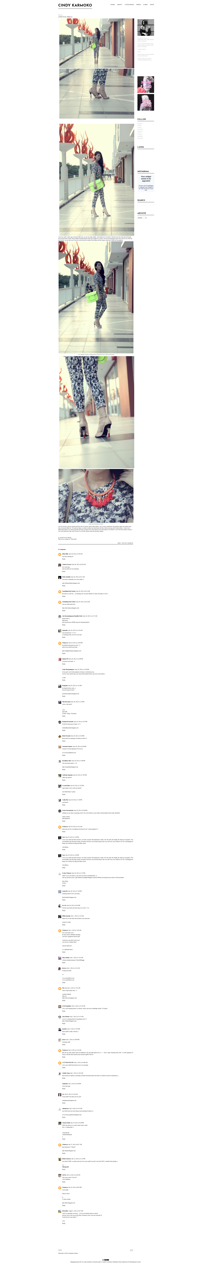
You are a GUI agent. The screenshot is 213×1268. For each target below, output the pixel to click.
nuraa (64, 1039)
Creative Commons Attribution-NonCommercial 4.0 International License (121, 1262)
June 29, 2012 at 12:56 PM (82, 669)
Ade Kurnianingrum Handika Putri (72, 616)
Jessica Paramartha (67, 810)
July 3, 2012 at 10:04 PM (72, 1039)
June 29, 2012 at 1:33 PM (77, 701)
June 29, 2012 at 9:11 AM (78, 577)
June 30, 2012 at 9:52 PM (73, 905)
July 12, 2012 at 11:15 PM (78, 1158)
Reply (63, 559)
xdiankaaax (65, 1108)
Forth (60, 1250)
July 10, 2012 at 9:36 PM (77, 1122)
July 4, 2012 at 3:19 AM (74, 1050)
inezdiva (64, 1029)
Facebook (130, 543)
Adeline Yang (66, 1073)
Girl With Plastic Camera (68, 791)
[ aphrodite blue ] (68, 949)
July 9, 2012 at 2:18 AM (71, 1094)
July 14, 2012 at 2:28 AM (73, 1175)
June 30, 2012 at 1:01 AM (75, 826)
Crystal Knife (66, 785)
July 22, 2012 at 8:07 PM (75, 1187)
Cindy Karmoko (75, 5)
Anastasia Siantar (67, 746)
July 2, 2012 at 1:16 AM (76, 957)
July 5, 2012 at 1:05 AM (76, 1073)
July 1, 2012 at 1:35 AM (77, 916)
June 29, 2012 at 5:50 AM (75, 554)
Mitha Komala (66, 916)
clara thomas (65, 1016)
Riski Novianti (66, 736)
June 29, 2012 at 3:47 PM (80, 721)
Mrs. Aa (64, 988)
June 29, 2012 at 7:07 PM (77, 785)
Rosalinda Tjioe (66, 760)
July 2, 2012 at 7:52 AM (73, 988)
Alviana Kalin (66, 1122)
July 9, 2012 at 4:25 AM (75, 1108)
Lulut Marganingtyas (68, 669)
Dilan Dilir (65, 554)
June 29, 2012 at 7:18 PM (75, 800)
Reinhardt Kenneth (67, 721)
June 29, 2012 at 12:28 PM (76, 659)
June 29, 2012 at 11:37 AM (90, 616)
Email (119, 543)
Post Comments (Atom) (71, 1253)
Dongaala (65, 685)
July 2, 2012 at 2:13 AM (73, 968)
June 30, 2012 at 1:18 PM (72, 837)
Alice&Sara (65, 847)
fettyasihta (65, 1211)
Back (131, 1250)
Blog (68, 713)
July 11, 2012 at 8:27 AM (75, 1144)
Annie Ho (65, 891)
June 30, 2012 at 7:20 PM (75, 891)
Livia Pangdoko (66, 1006)
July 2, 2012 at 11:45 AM (78, 1006)
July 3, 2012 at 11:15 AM (76, 1016)
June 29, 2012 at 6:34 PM (79, 746)
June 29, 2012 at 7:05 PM (80, 775)
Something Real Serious (69, 591)
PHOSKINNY (66, 818)
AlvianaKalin (65, 1132)
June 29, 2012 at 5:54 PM (77, 736)
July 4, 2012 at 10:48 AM (81, 1062)
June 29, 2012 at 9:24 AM (83, 601)
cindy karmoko (88, 1262)
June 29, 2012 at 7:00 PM (78, 760)
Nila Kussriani (66, 701)
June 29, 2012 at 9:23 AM (83, 591)
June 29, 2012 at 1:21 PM (75, 685)
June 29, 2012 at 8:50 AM (79, 564)
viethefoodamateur (67, 1134)
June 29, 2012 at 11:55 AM (75, 630)
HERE (74, 622)
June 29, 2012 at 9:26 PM (80, 810)
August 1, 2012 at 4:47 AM (76, 1211)
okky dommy (66, 957)
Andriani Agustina (67, 775)
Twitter (124, 543)
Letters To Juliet (66, 922)
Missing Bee (65, 1167)
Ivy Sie (64, 905)
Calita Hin (65, 800)
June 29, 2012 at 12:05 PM (75, 642)
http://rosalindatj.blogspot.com (70, 767)
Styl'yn (64, 1175)
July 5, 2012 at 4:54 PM (74, 1083)
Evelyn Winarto (66, 873)
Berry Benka (96, 526)
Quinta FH (65, 659)
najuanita (65, 630)
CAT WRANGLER (68, 1062)
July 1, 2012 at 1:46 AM (74, 930)
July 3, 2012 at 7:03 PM (73, 1029)
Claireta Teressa (66, 564)
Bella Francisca (66, 1158)
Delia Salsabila (66, 577)
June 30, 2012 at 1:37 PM (78, 873)
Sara (63, 837)
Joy (63, 1094)
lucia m (64, 968)
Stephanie (65, 1083)
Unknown (65, 642)
